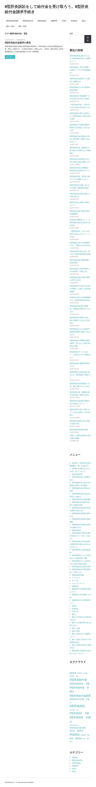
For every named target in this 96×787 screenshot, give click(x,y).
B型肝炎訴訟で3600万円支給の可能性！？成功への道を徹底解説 (80, 289)
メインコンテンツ (78, 583)
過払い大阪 (10, 26)
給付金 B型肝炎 (76, 730)
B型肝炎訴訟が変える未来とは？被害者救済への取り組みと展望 (80, 116)
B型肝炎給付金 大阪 (80, 683)
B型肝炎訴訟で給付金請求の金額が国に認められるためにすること (80, 544)
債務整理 (54, 21)
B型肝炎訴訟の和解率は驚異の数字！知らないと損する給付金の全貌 (80, 343)
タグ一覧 (75, 580)
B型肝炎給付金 (28, 21)
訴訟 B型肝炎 (76, 738)
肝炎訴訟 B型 (85, 735)
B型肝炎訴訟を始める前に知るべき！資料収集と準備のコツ (80, 375)
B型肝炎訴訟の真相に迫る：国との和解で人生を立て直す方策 (80, 320)
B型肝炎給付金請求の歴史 (18, 42)
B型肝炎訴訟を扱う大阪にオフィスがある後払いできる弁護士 (80, 412)
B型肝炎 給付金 (82, 673)
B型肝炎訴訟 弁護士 (80, 719)
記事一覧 (75, 611)
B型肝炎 (73, 673)
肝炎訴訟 (74, 21)
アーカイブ (76, 578)
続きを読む (9, 57)
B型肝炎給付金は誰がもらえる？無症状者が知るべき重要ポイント (80, 58)
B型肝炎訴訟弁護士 (74, 725)
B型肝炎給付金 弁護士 (79, 689)
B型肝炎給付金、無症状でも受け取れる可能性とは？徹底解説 (80, 150)
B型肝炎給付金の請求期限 (81, 499)
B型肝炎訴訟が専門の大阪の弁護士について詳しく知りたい (80, 536)
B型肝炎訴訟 (42, 21)
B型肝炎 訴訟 (74, 676)
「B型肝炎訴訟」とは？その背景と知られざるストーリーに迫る (80, 234)
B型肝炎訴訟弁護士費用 (78, 728)
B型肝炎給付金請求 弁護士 (79, 700)
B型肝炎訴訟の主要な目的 (81, 566)
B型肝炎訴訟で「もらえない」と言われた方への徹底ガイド (80, 355)
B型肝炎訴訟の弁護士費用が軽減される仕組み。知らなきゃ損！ (80, 127)
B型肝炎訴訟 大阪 (79, 713)
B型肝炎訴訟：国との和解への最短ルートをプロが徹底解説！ (80, 70)
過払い (84, 21)
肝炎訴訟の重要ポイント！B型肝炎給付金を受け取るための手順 (80, 222)
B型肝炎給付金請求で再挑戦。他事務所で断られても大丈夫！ (80, 309)
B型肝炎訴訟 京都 (74, 710)
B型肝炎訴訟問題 (12, 21)
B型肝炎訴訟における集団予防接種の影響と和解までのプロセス (80, 332)
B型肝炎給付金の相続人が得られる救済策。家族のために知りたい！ (80, 139)
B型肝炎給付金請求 (80, 695)
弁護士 (64, 21)
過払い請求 (22, 26)
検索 (71, 33)
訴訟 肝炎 (86, 739)
